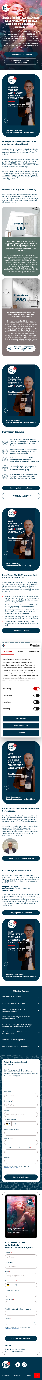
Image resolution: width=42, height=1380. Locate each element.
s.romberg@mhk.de (18, 1349)
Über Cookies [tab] (34, 651)
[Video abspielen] (6, 120)
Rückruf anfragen (21, 1177)
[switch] (36, 695)
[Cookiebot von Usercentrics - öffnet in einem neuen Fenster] (30, 645)
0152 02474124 (17, 1352)
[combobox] (21, 1161)
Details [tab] (20, 651)
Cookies (28, 1375)
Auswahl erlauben (21, 725)
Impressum (6, 1375)
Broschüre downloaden (21, 1338)
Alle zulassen (21, 718)
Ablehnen (21, 733)
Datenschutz (17, 1375)
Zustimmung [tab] (7, 651)
